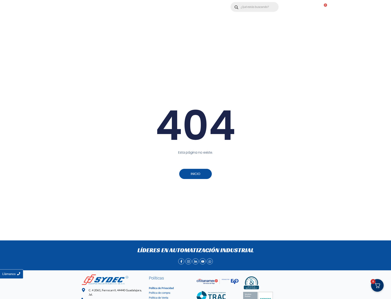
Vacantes (172, 7)
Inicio (95, 7)
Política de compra (159, 292)
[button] (132, 7)
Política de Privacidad (161, 288)
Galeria (191, 7)
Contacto (153, 7)
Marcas (130, 7)
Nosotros (112, 7)
